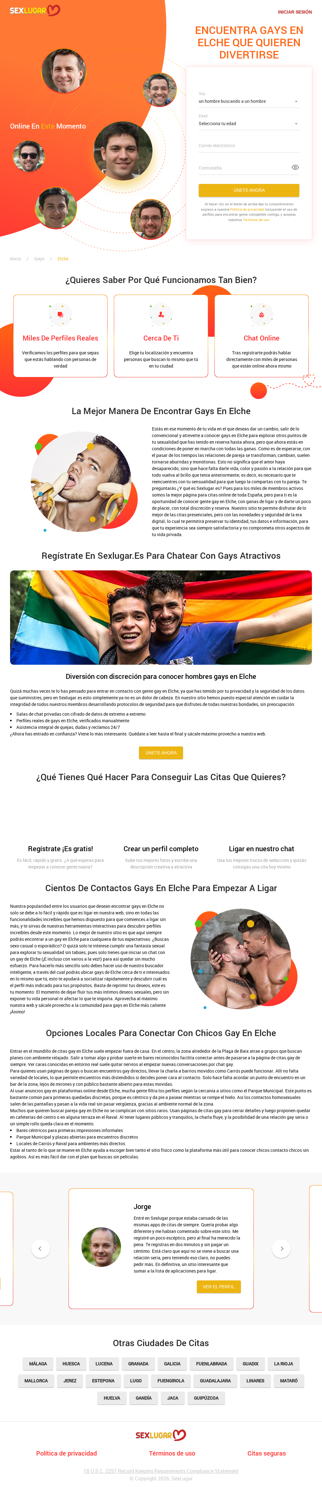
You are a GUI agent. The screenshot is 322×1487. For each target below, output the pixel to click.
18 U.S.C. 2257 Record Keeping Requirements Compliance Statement (161, 1471)
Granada (138, 1364)
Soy (202, 93)
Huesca (71, 1364)
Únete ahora (249, 190)
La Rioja (283, 1364)
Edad (203, 115)
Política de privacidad (66, 1453)
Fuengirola (171, 1381)
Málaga (38, 1364)
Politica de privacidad (247, 209)
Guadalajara (215, 1381)
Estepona (103, 1381)
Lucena (104, 1364)
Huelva (112, 1398)
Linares (255, 1381)
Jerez (70, 1381)
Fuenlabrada (211, 1364)
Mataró (289, 1381)
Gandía (144, 1398)
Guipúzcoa (206, 1398)
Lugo (136, 1381)
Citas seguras (266, 1453)
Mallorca (36, 1381)
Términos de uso (256, 219)
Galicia (172, 1364)
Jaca (172, 1398)
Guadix (250, 1364)
